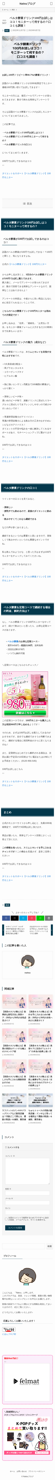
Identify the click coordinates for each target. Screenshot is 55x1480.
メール (9, 1198)
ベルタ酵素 (13, 641)
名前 (8, 1189)
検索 (50, 1246)
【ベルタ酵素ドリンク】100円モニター (27, 264)
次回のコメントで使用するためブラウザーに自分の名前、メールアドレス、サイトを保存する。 (28, 1219)
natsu (28, 972)
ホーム (12, 1471)
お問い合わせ (22, 1471)
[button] (6, 918)
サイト (8, 1208)
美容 (7, 30)
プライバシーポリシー (36, 1471)
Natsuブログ (27, 3)
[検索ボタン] (51, 3)
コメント (10, 1156)
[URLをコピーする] (49, 918)
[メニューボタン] (3, 3)
